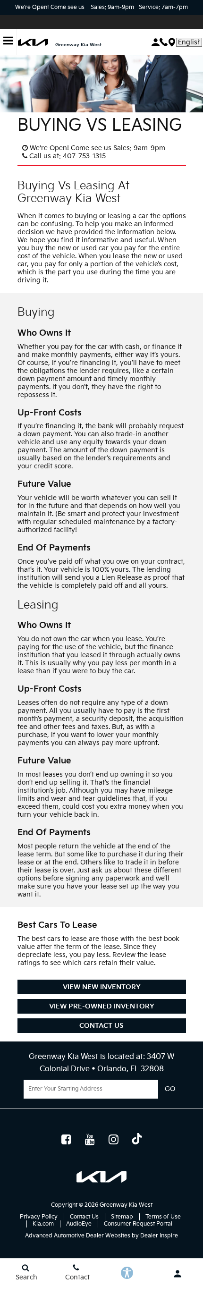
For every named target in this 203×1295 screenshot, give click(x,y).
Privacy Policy (39, 1216)
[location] (172, 42)
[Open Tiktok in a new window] (136, 1140)
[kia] (33, 42)
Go (170, 1089)
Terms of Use (163, 1216)
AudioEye (79, 1223)
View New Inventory (102, 987)
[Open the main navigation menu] (8, 42)
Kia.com (43, 1223)
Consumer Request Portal (138, 1223)
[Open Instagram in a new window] (113, 1139)
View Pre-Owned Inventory (101, 1006)
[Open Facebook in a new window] (66, 1139)
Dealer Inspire (159, 1235)
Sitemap (122, 1216)
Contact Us (101, 1026)
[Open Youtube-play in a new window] (89, 1139)
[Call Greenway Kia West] (164, 42)
